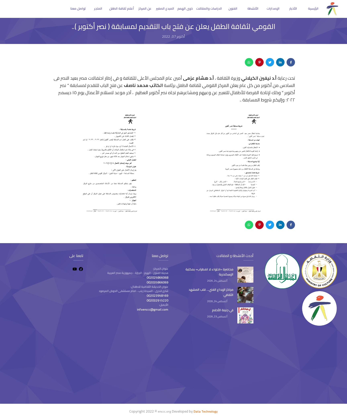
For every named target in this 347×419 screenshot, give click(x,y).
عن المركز (145, 8)
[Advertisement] (46, 365)
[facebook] (81, 270)
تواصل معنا (78, 8)
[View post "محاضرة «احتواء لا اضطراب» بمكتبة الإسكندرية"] (245, 275)
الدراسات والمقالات (209, 8)
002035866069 (157, 282)
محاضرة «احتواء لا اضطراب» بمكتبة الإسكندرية (209, 271)
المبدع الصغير (165, 8)
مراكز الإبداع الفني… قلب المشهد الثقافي (211, 292)
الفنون (233, 8)
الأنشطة (252, 8)
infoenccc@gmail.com (152, 309)
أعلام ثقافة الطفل (121, 8)
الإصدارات (273, 8)
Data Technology (206, 411)
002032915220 (157, 300)
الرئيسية (313, 8)
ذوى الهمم (185, 8)
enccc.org (164, 411)
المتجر (98, 8)
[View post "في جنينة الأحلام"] (245, 315)
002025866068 (157, 277)
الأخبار (293, 8)
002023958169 (157, 296)
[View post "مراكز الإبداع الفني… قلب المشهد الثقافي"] (245, 295)
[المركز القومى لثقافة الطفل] (332, 14)
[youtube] (74, 270)
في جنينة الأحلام (222, 310)
